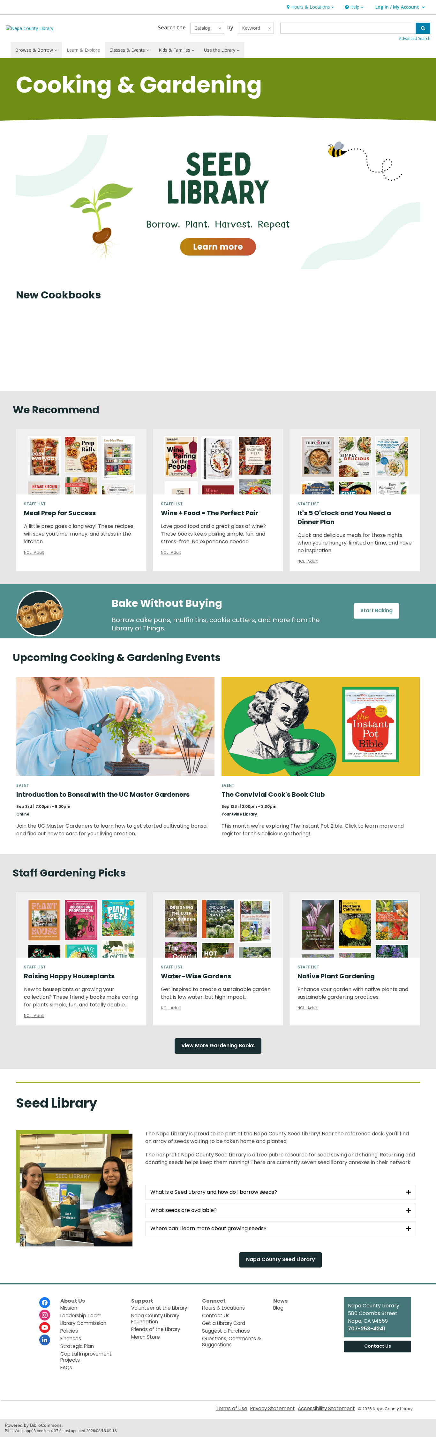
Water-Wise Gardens (196, 976)
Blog (278, 1308)
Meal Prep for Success (60, 512)
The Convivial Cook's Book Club (273, 794)
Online (22, 814)
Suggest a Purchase (226, 1331)
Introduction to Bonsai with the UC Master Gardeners (103, 794)
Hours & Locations (223, 1308)
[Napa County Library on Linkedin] (44, 1340)
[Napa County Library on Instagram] (44, 1315)
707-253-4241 (366, 1328)
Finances (70, 1338)
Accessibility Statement (326, 1408)
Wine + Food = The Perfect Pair (210, 512)
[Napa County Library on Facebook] (44, 1302)
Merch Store (145, 1337)
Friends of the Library (155, 1329)
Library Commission (83, 1323)
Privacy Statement (272, 1408)
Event (22, 785)
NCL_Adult (34, 552)
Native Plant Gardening (336, 976)
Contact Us (215, 1315)
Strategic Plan (77, 1346)
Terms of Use (231, 1408)
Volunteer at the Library (159, 1308)
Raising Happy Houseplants (69, 976)
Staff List (35, 504)
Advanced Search (414, 38)
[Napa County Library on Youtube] (44, 1327)
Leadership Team (80, 1315)
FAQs (66, 1367)
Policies (69, 1331)
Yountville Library (239, 814)
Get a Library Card (223, 1323)
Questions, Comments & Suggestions (231, 1341)
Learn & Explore (83, 50)
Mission (68, 1308)
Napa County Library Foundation (155, 1318)
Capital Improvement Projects (86, 1356)
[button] (309, 7)
